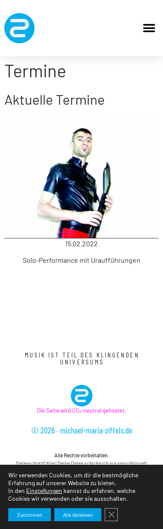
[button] (149, 28)
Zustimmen (29, 515)
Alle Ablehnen (78, 515)
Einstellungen (44, 490)
